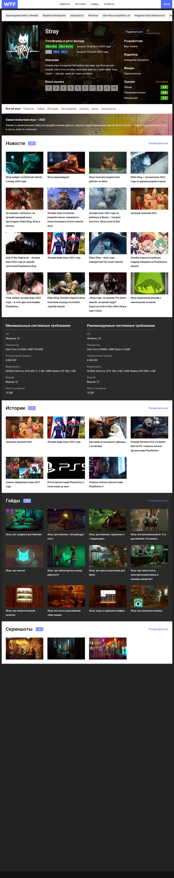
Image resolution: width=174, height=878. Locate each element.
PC (48, 51)
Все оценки (162, 81)
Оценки (84, 108)
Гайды (41, 108)
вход (167, 4)
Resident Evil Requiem (54, 15)
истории (80, 4)
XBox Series (66, 46)
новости (65, 4)
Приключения (132, 73)
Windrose (93, 15)
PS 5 (64, 51)
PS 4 (56, 51)
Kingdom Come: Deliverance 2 (150, 15)
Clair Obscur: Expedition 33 (116, 15)
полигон (109, 4)
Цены (94, 108)
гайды (95, 4)
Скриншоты (108, 108)
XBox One (51, 46)
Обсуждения (69, 108)
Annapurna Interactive (136, 60)
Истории (52, 108)
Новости (28, 108)
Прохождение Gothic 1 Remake (22, 15)
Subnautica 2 (77, 15)
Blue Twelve (131, 46)
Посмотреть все (158, 143)
